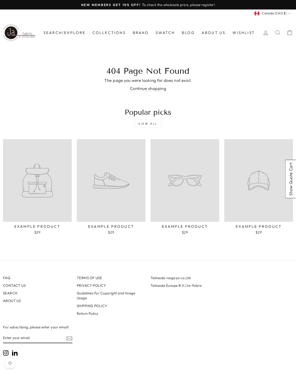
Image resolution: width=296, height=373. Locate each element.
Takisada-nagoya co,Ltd (171, 278)
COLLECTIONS (109, 32)
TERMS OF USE (89, 278)
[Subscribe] (69, 338)
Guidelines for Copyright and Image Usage (106, 295)
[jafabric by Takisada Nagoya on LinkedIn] (15, 353)
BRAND (141, 32)
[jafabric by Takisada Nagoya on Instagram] (6, 353)
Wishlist (243, 32)
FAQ (6, 278)
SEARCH (10, 293)
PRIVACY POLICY (91, 285)
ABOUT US (12, 301)
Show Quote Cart (290, 179)
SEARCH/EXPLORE (64, 32)
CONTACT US (14, 285)
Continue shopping (148, 88)
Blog (188, 32)
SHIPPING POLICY (92, 306)
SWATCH (165, 32)
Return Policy (88, 313)
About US (214, 32)
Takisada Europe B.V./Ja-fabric (176, 285)
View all (148, 123)
